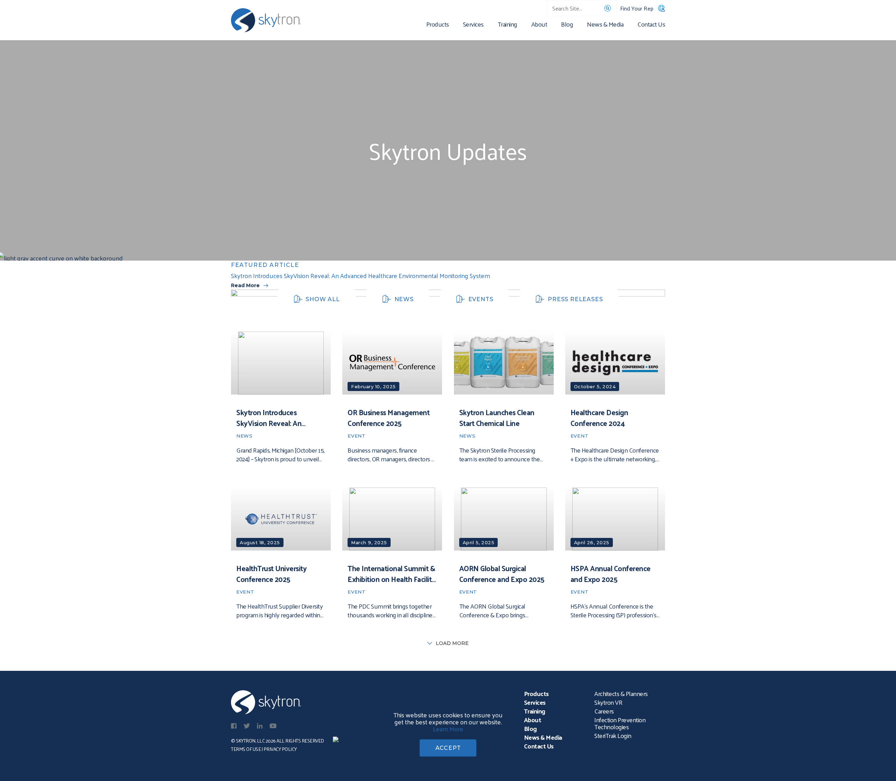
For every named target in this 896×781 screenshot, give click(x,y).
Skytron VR (608, 702)
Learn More (448, 728)
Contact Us (651, 25)
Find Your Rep (636, 8)
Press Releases (575, 299)
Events (480, 299)
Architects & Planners (621, 693)
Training (507, 25)
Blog (567, 25)
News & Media (605, 25)
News (404, 299)
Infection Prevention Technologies (619, 723)
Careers (604, 711)
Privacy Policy (280, 749)
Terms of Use (246, 749)
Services (473, 25)
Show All (323, 299)
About (539, 25)
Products (437, 25)
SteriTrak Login (612, 735)
